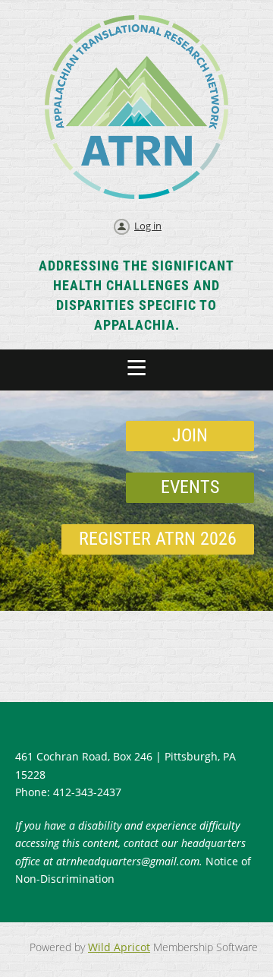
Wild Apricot (119, 947)
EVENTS (190, 487)
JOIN (190, 435)
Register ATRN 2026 (158, 538)
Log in (148, 225)
